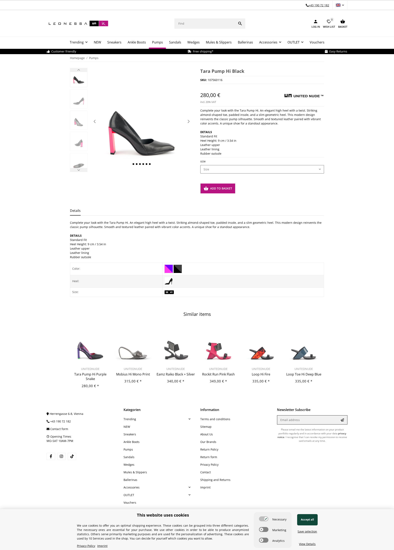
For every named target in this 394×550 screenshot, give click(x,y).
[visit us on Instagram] (61, 456)
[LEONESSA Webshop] (77, 23)
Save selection (307, 531)
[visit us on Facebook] (51, 456)
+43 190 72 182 (60, 421)
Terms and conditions (215, 419)
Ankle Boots (132, 442)
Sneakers (130, 434)
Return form (208, 457)
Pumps (128, 449)
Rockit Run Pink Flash (218, 374)
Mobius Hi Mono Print (133, 374)
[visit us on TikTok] (72, 456)
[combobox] (262, 169)
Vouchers (130, 502)
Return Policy (209, 449)
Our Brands (208, 442)
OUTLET (129, 495)
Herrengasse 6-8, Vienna (66, 414)
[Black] (178, 268)
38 (167, 292)
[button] (339, 5)
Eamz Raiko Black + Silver (176, 374)
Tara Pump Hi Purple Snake (90, 376)
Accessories (132, 487)
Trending (130, 419)
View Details (307, 544)
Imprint (205, 487)
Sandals (129, 457)
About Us (206, 434)
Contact (205, 472)
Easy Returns (337, 51)
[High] (169, 281)
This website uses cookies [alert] (163, 515)
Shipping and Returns (215, 480)
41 (171, 292)
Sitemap (206, 427)
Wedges (129, 465)
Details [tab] (75, 210)
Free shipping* (202, 51)
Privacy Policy (209, 465)
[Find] (240, 23)
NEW (127, 427)
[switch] (263, 518)
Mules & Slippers (135, 472)
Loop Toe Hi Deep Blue (303, 374)
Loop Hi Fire (261, 374)
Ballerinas (130, 480)
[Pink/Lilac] (169, 268)
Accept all (307, 519)
